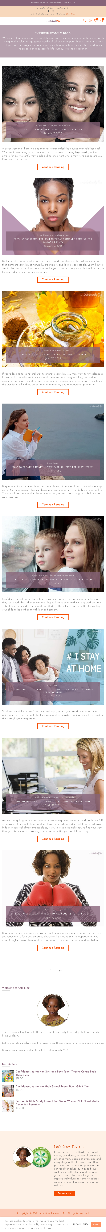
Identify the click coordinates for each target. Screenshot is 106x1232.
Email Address (26, 461)
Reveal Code (53, 477)
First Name (25, 449)
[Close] (91, 417)
